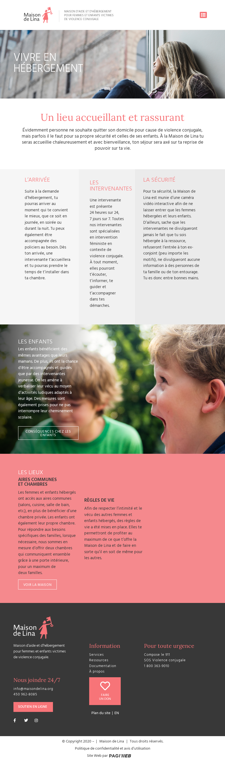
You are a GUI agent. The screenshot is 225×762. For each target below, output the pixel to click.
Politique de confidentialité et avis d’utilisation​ (112, 749)
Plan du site (100, 713)
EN (116, 713)
